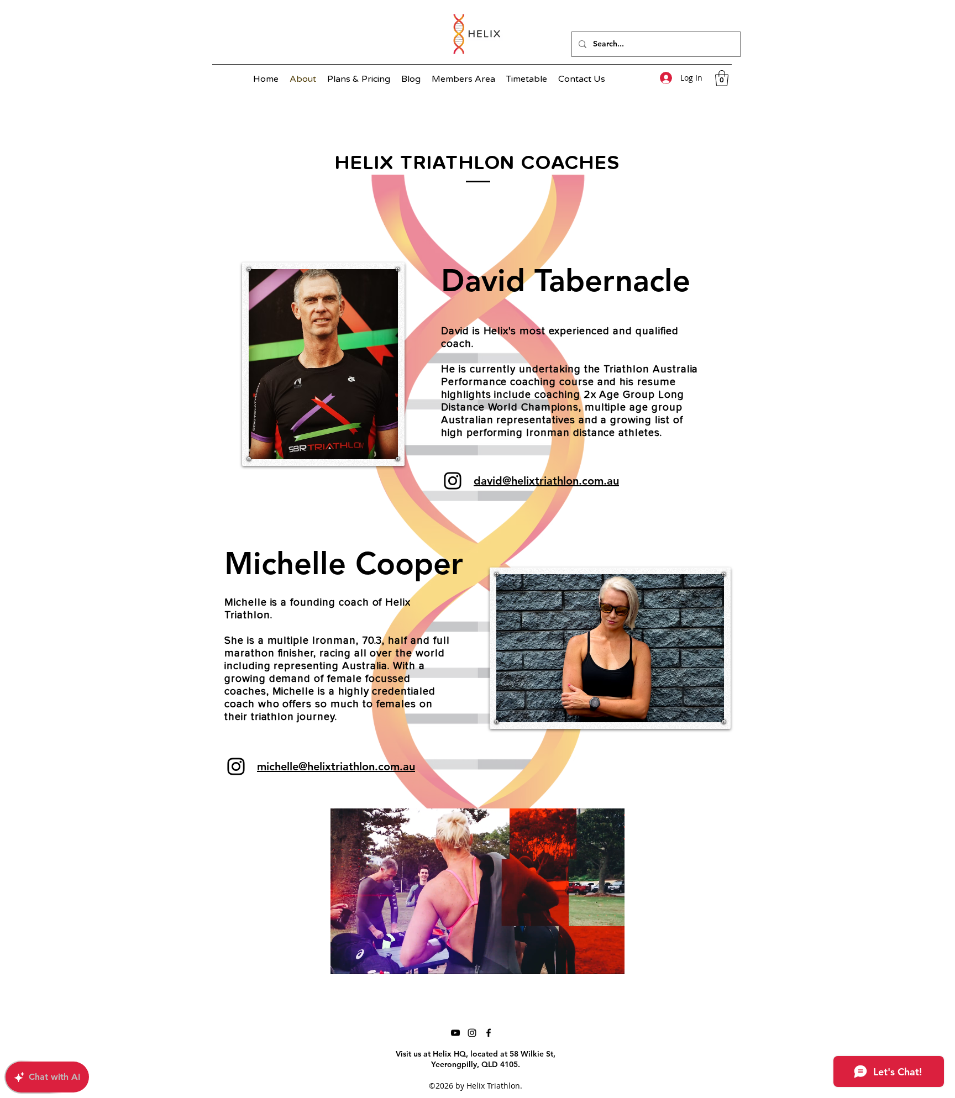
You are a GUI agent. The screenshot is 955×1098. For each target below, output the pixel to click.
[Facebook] (488, 1032)
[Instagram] (452, 480)
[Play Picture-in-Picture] (591, 959)
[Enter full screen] (609, 959)
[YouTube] (455, 1032)
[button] (721, 78)
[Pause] (345, 959)
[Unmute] (363, 959)
